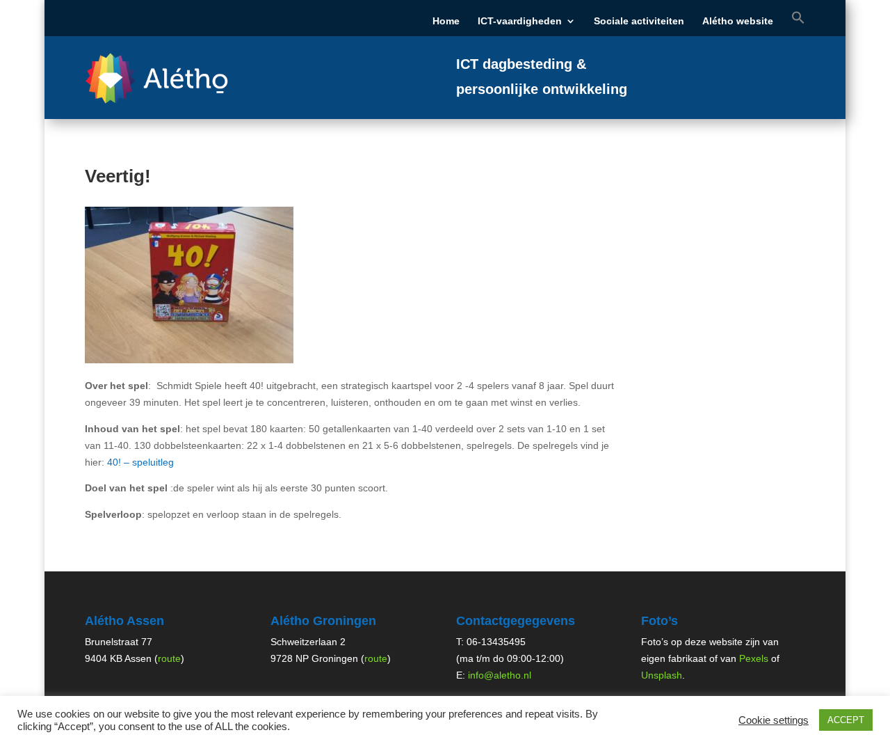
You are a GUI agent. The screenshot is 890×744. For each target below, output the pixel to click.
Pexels (753, 658)
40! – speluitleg (140, 462)
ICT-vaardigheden (520, 21)
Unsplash (661, 675)
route (169, 658)
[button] (798, 23)
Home (446, 21)
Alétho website (737, 21)
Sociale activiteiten (639, 21)
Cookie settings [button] (773, 720)
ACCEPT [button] (845, 720)
